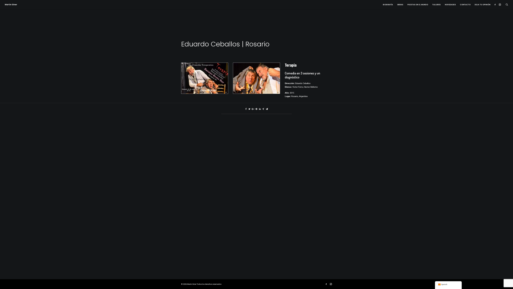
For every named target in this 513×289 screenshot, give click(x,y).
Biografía (388, 4)
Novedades (450, 4)
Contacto (465, 4)
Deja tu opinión (482, 4)
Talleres (436, 4)
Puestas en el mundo (417, 4)
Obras (400, 4)
